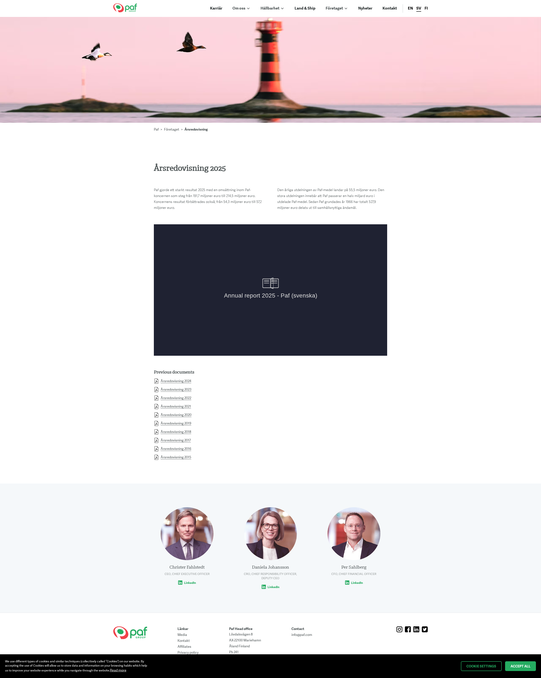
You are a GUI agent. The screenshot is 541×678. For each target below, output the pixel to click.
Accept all (520, 666)
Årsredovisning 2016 (176, 448)
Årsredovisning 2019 (176, 423)
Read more (118, 670)
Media (182, 635)
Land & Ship (305, 8)
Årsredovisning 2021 (176, 406)
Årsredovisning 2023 (176, 389)
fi (426, 8)
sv (418, 8)
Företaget (334, 8)
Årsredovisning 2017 (176, 440)
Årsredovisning (196, 129)
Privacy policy (188, 652)
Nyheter (365, 8)
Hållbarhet (270, 8)
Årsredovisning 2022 (176, 398)
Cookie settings (481, 666)
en (410, 8)
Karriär (216, 8)
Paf (156, 129)
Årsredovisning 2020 (176, 415)
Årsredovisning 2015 (176, 457)
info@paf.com (301, 635)
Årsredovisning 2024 (176, 381)
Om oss (238, 8)
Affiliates (184, 646)
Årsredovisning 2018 (176, 432)
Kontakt (390, 8)
